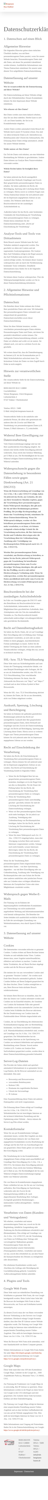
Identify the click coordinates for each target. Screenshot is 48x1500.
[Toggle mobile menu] (43, 3)
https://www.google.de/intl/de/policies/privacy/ (22, 1430)
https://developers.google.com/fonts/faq (26, 1353)
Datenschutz (29, 1471)
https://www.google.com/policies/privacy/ (20, 1359)
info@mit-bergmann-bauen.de (37, 1458)
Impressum (18, 1471)
